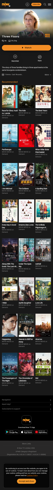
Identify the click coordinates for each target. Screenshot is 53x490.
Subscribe (36, 4)
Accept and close (26, 481)
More (47, 75)
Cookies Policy (32, 475)
